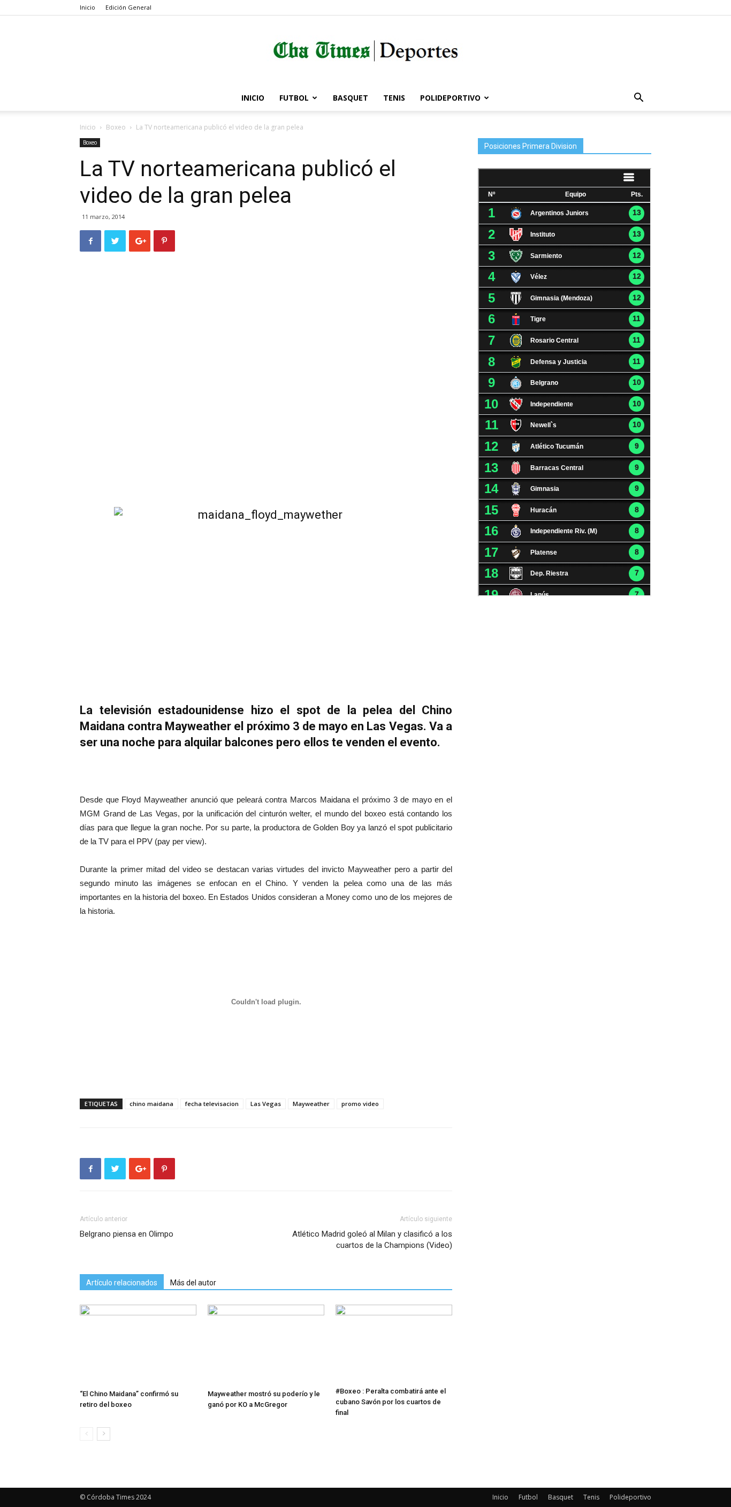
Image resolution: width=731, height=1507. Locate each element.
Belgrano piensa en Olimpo (126, 1234)
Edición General (128, 7)
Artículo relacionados (121, 1282)
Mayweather (311, 1104)
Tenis (394, 98)
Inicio (87, 7)
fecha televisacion (212, 1104)
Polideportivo (450, 98)
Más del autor (193, 1282)
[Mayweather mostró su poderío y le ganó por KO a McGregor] (266, 1345)
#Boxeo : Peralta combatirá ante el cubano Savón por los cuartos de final (391, 1402)
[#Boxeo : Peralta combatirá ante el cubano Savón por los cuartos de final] (394, 1343)
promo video (360, 1104)
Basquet (350, 98)
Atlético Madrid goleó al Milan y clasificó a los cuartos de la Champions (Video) (372, 1239)
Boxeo (116, 127)
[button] (638, 99)
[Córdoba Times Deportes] (365, 51)
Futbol (294, 98)
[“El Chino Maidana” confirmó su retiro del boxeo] (138, 1345)
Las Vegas (265, 1104)
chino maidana (151, 1104)
